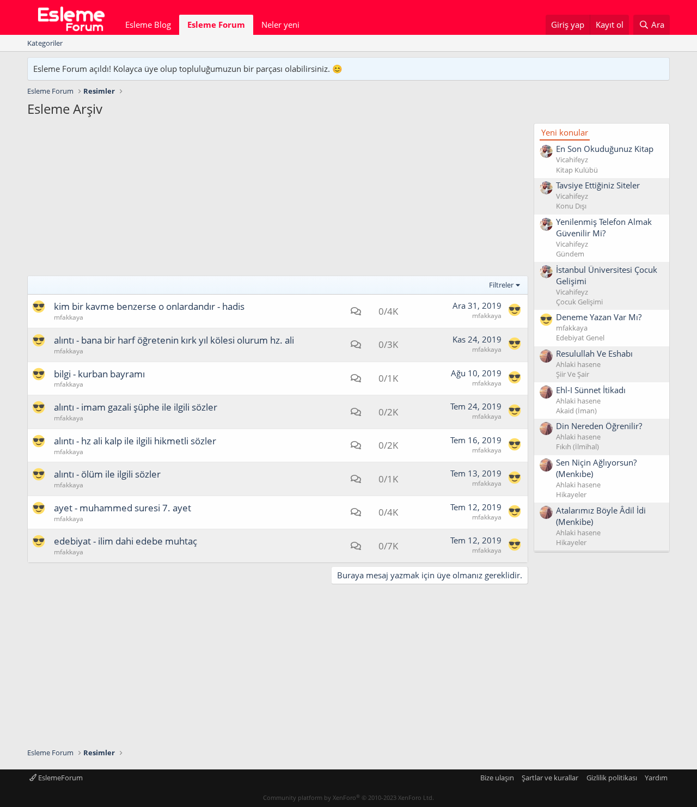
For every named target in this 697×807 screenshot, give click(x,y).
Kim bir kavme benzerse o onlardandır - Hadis (149, 306)
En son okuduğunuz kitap (604, 148)
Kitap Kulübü (577, 170)
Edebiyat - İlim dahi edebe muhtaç (125, 541)
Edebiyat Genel (580, 338)
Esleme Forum (216, 24)
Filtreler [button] (501, 285)
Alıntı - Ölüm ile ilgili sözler (107, 474)
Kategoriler (45, 43)
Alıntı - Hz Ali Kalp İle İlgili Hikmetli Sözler (135, 441)
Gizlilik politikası (611, 777)
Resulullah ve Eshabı (594, 353)
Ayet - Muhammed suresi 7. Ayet (122, 508)
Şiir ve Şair (572, 374)
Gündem (570, 254)
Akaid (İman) (576, 410)
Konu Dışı (571, 206)
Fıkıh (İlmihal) (577, 446)
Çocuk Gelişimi (579, 302)
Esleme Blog (148, 24)
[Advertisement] (277, 199)
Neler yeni (280, 24)
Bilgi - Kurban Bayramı (99, 374)
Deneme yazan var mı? (598, 316)
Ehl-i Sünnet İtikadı (591, 389)
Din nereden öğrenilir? (599, 425)
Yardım (656, 777)
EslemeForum (59, 777)
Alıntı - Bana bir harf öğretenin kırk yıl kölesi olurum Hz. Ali (174, 340)
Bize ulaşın (497, 777)
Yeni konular (564, 132)
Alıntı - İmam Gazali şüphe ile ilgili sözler (135, 407)
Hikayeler (571, 494)
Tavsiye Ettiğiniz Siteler (598, 185)
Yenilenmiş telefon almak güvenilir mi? (604, 227)
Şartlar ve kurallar (550, 777)
